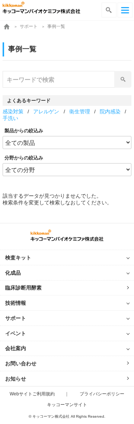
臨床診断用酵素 (23, 288)
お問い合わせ (20, 363)
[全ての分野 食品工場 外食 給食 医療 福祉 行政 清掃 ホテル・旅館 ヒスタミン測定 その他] (67, 169)
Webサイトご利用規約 (32, 394)
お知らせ (15, 379)
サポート (29, 26)
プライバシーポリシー (102, 394)
